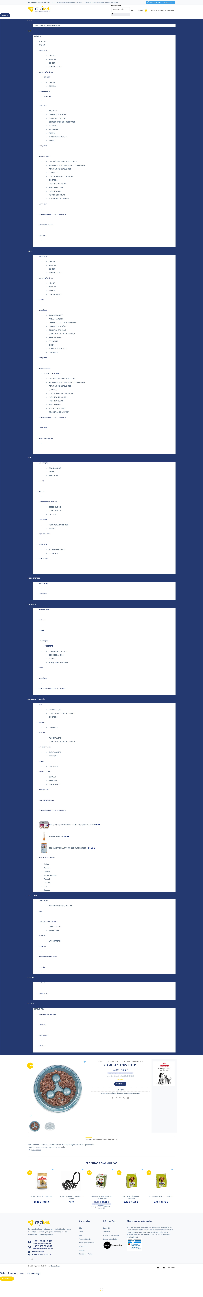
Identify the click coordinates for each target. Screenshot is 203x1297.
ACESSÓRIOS (114, 1062)
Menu (6, 15)
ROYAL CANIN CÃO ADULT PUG (42, 1197)
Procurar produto (116, 6)
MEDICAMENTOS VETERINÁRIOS (161, 2)
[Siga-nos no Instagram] (32, 1259)
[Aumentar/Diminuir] (2, 1284)
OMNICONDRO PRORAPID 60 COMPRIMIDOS (101, 1198)
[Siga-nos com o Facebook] (29, 1259)
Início (100, 1062)
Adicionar (120, 1084)
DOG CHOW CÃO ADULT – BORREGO (131, 1198)
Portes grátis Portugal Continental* (40, 2)
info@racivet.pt (132, 1237)
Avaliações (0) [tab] (112, 1139)
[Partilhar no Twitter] (116, 1098)
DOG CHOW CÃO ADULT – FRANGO (161, 1197)
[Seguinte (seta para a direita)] (8, 1293)
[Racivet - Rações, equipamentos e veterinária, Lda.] (39, 9)
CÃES (105, 1062)
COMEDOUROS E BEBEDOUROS (132, 1062)
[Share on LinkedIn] (128, 1098)
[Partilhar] (14, 1284)
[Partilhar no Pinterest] (124, 1098)
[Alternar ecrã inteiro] (8, 1284)
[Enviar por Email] (120, 1098)
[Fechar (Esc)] (21, 1284)
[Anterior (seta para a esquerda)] (2, 1293)
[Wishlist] (132, 10)
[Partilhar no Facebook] (113, 1098)
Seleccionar (7, 1278)
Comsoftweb (55, 1266)
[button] (142, 10)
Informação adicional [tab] (100, 1139)
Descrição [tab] (89, 1139)
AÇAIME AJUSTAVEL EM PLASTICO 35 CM (71, 1198)
